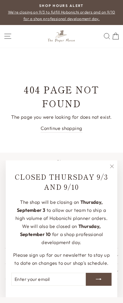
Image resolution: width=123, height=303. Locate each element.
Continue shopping (61, 128)
